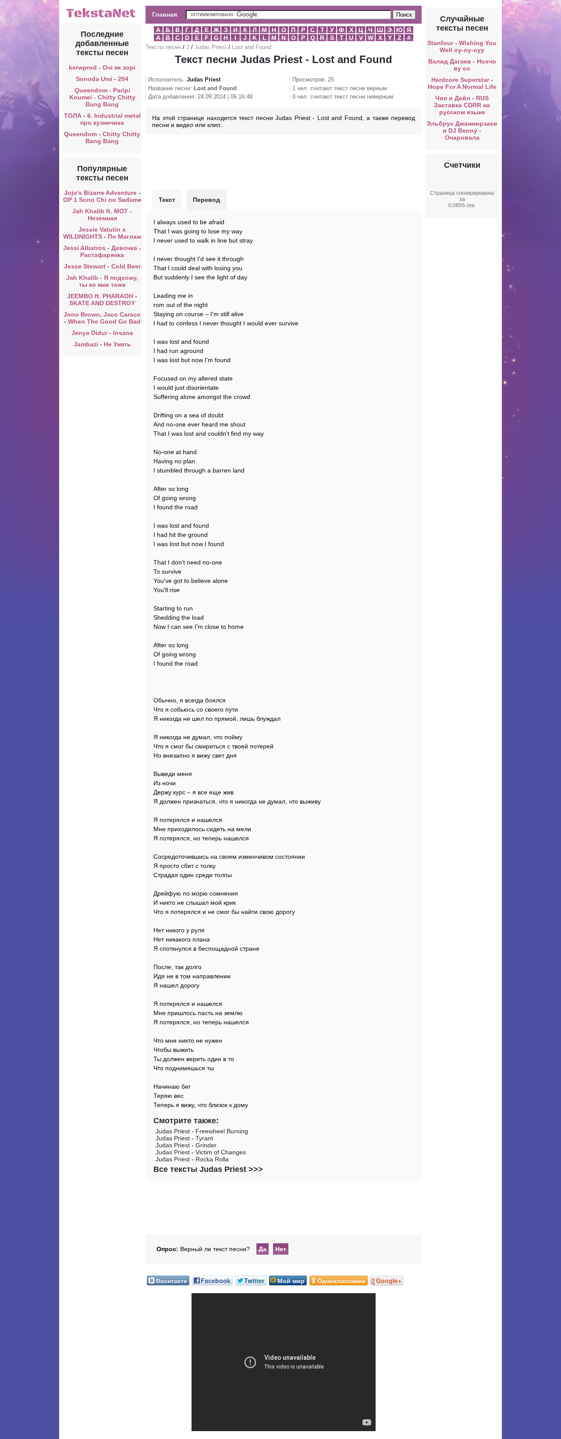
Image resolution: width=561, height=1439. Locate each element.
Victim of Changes (220, 1152)
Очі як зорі (119, 67)
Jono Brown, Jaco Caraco (102, 314)
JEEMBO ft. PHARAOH (100, 296)
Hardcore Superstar (460, 79)
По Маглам (124, 236)
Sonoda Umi (94, 78)
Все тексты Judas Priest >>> (208, 1169)
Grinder (206, 1145)
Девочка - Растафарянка (110, 251)
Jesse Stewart (85, 266)
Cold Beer (126, 266)
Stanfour (440, 42)
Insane (123, 332)
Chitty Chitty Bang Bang (112, 137)
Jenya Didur (89, 332)
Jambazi (86, 344)
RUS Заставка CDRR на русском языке (462, 105)
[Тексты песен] (102, 16)
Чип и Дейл (452, 98)
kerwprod (83, 67)
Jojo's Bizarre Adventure (101, 192)
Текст (167, 199)
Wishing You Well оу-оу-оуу (468, 46)
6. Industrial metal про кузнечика (110, 119)
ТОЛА (73, 115)
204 (123, 78)
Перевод (206, 199)
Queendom (91, 90)
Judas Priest (211, 47)
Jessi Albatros (84, 247)
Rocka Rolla (212, 1159)
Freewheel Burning (221, 1131)
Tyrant (204, 1138)
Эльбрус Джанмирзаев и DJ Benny (461, 127)
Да (262, 1248)
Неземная (102, 218)
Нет (280, 1248)
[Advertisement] (284, 161)
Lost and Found (251, 47)
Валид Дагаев (449, 61)
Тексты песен (163, 47)
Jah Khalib (82, 277)
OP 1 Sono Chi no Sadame (102, 199)
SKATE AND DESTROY (102, 303)
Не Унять (117, 344)
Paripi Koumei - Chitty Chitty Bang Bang (102, 97)
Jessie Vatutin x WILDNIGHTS (94, 233)
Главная (164, 14)
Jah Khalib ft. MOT (100, 211)
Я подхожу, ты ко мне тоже (108, 281)
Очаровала (462, 137)
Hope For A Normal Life (462, 86)
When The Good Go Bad (104, 321)
